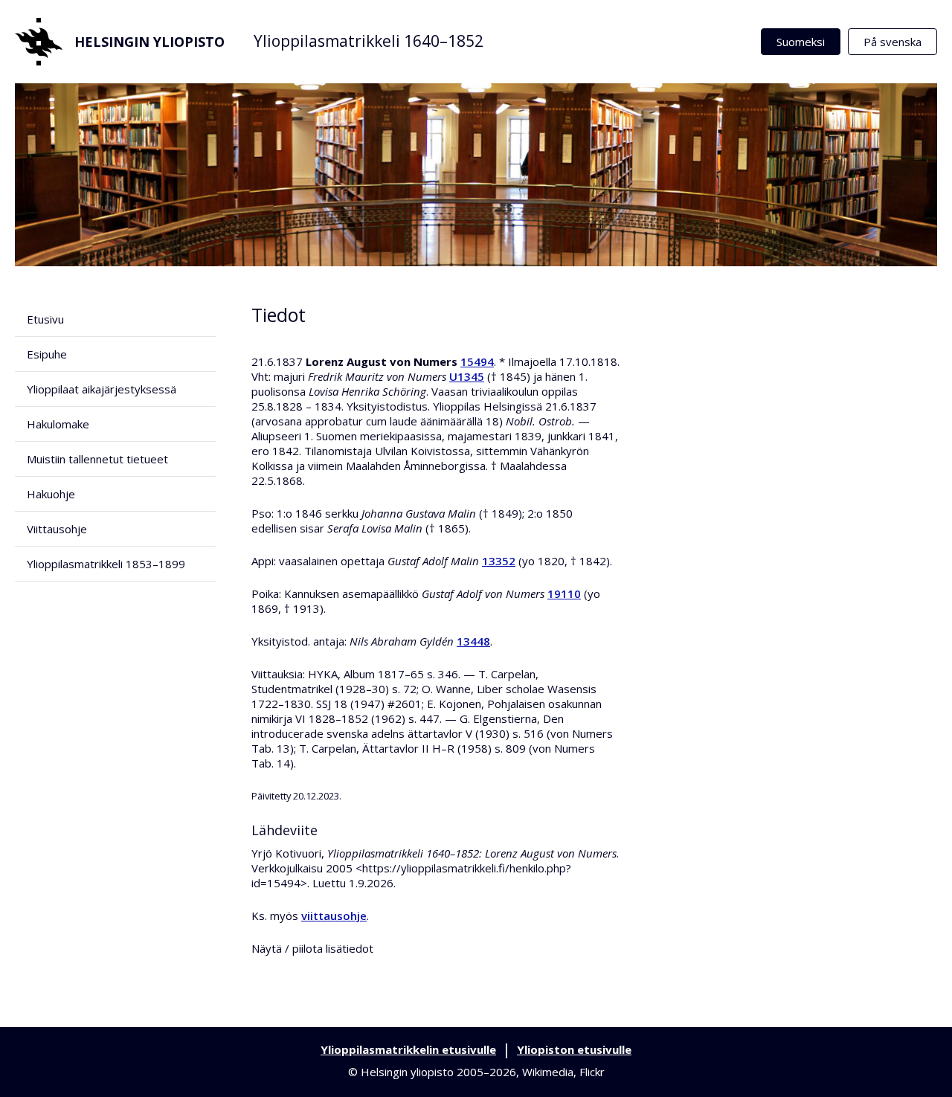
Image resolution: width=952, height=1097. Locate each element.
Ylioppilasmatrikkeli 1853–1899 (106, 563)
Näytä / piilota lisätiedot (312, 948)
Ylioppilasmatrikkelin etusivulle (408, 1049)
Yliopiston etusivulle (574, 1049)
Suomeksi (800, 41)
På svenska (892, 41)
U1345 (466, 376)
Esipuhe (47, 354)
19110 (564, 593)
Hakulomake (58, 423)
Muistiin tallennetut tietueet (97, 458)
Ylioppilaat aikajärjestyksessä (101, 389)
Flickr (592, 1071)
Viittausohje (57, 528)
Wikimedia (547, 1071)
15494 (477, 361)
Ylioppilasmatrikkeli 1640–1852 (368, 40)
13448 (473, 641)
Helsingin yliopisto (149, 42)
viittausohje (334, 915)
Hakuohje (51, 493)
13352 (498, 560)
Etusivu (45, 319)
